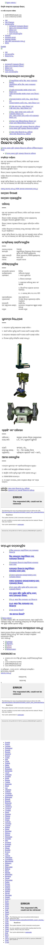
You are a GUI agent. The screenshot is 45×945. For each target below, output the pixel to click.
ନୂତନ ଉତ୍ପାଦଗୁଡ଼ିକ (15, 33)
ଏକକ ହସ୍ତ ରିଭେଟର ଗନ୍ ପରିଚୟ (20, 134)
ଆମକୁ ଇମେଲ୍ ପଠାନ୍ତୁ (8, 189)
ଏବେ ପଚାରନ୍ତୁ (5, 638)
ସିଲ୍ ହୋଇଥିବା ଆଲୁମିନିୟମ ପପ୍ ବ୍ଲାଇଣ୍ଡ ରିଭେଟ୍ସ (21, 557)
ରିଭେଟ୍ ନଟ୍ (13, 30)
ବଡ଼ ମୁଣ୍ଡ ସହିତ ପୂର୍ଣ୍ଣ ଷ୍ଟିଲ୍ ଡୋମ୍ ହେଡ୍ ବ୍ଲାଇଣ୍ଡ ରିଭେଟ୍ (22, 594)
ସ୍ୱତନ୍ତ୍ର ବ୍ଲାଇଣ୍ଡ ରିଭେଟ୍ (18, 28)
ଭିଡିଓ (7, 43)
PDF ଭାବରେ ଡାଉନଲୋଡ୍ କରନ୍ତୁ (27, 189)
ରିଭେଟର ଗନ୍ (13, 32)
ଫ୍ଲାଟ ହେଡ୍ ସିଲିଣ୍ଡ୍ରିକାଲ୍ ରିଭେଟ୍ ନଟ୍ (21, 123)
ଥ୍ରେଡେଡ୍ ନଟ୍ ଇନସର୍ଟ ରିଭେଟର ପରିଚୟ (21, 490)
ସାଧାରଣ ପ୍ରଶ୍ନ (10, 39)
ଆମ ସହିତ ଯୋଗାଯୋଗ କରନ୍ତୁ (15, 41)
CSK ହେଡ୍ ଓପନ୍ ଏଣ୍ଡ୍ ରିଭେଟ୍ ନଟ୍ (20, 108)
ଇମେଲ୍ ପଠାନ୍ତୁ (6, 673)
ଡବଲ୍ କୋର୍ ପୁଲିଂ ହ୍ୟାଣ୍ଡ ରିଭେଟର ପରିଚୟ (23, 128)
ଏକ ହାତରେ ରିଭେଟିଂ (17, 614)
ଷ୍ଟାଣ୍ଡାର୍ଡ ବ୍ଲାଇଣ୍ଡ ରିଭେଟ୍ (18, 26)
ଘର (6, 20)
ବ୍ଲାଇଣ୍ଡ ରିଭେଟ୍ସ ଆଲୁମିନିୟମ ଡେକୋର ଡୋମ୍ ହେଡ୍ (21, 569)
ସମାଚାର (7, 35)
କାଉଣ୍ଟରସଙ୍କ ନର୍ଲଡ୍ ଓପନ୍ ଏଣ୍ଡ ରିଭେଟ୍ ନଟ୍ (24, 103)
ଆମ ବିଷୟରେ (9, 22)
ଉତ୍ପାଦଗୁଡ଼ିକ (9, 24)
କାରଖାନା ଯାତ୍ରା (10, 37)
